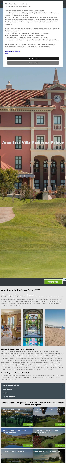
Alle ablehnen (33, 63)
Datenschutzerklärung (12, 51)
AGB (6, 53)
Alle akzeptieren (33, 58)
